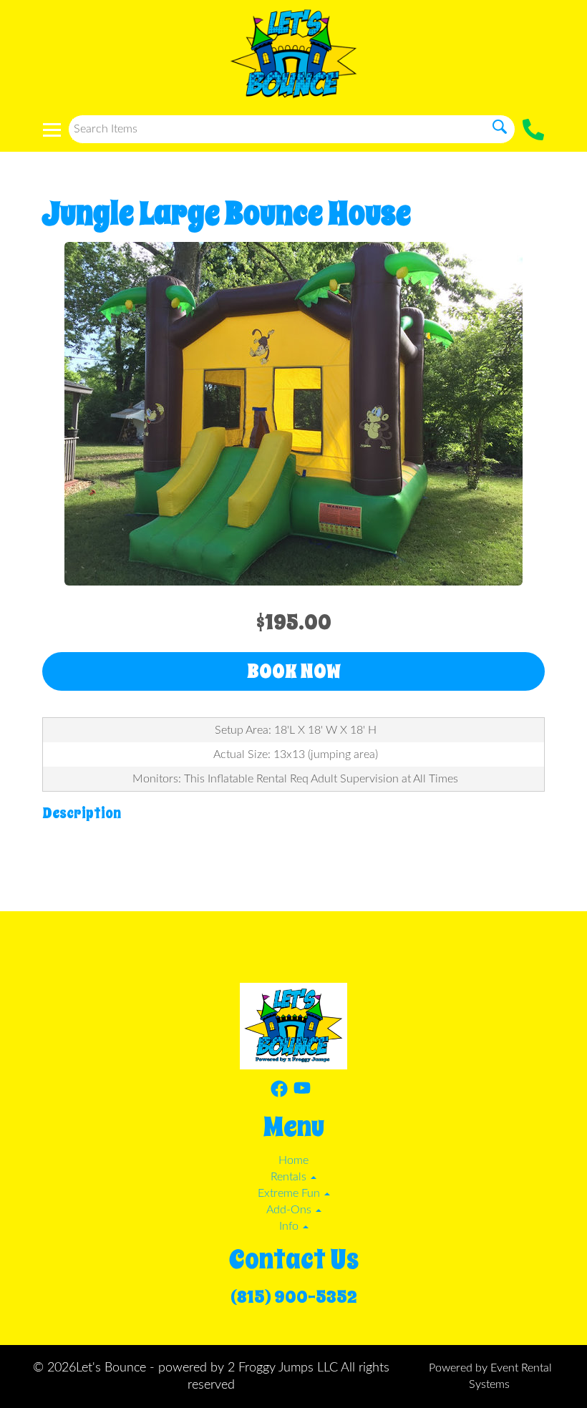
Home (293, 1160)
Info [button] (290, 1226)
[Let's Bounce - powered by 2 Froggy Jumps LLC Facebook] (279, 1091)
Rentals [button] (290, 1177)
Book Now (294, 671)
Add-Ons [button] (290, 1209)
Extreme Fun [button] (290, 1193)
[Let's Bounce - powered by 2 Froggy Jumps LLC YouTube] (302, 1091)
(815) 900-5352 (294, 1297)
